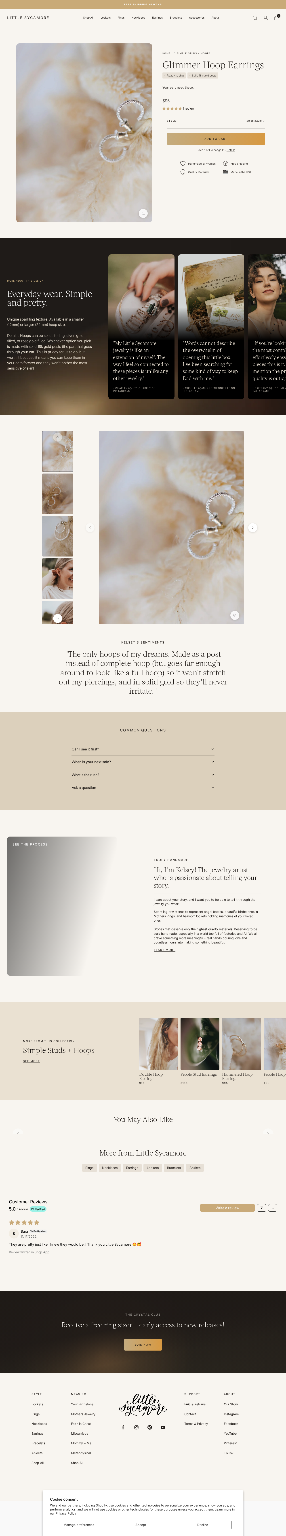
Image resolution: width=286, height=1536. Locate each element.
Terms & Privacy (196, 1424)
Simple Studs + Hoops (193, 53)
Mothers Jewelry (83, 1414)
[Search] (255, 18)
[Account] (265, 18)
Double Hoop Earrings (151, 1077)
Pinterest (230, 1443)
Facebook (231, 1424)
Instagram (231, 1414)
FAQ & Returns (195, 1404)
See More (31, 1061)
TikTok (228, 1453)
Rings (121, 17)
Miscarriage (79, 1433)
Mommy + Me (81, 1443)
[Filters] (261, 1208)
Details (231, 150)
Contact (190, 1414)
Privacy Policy (66, 1513)
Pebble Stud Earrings (199, 1075)
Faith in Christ (81, 1424)
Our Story (231, 1404)
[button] (172, 108)
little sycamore (28, 18)
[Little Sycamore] (143, 1405)
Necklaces (138, 17)
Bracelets (176, 17)
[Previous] (57, 437)
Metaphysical (81, 1453)
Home (166, 53)
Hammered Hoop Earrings (237, 1077)
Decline (202, 1525)
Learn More (164, 950)
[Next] (57, 618)
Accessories (196, 17)
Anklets (37, 1453)
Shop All (88, 17)
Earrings (157, 17)
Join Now (143, 1344)
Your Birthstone (82, 1404)
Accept (140, 1525)
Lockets (106, 17)
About (215, 17)
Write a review (227, 1208)
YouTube (230, 1433)
